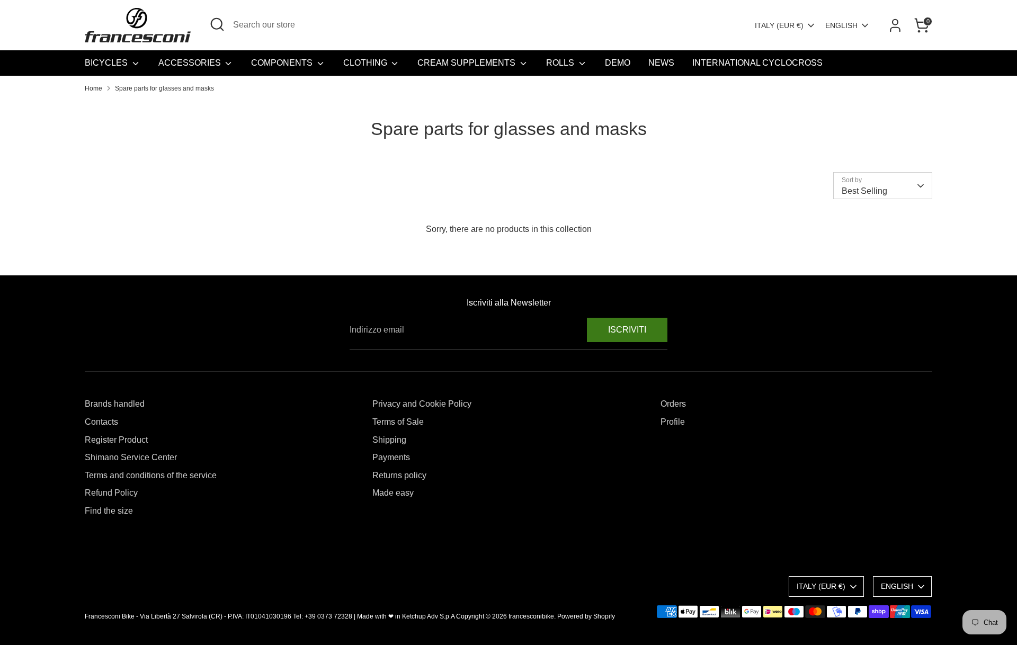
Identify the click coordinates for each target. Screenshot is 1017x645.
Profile (673, 421)
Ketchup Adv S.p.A (428, 616)
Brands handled (115, 403)
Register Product (116, 439)
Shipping (389, 439)
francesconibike (531, 616)
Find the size (109, 510)
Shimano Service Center (131, 457)
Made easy (393, 492)
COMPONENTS (283, 62)
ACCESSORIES (190, 62)
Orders (673, 403)
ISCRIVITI (627, 329)
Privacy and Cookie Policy (421, 403)
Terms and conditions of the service (151, 475)
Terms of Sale (398, 421)
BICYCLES (107, 62)
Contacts (101, 421)
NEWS (661, 62)
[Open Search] (217, 24)
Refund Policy (111, 492)
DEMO (617, 62)
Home (93, 88)
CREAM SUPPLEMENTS (467, 62)
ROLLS (561, 62)
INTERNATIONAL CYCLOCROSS (757, 62)
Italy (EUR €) (779, 25)
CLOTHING (366, 62)
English (841, 25)
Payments (391, 457)
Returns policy (399, 475)
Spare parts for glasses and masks (164, 88)
